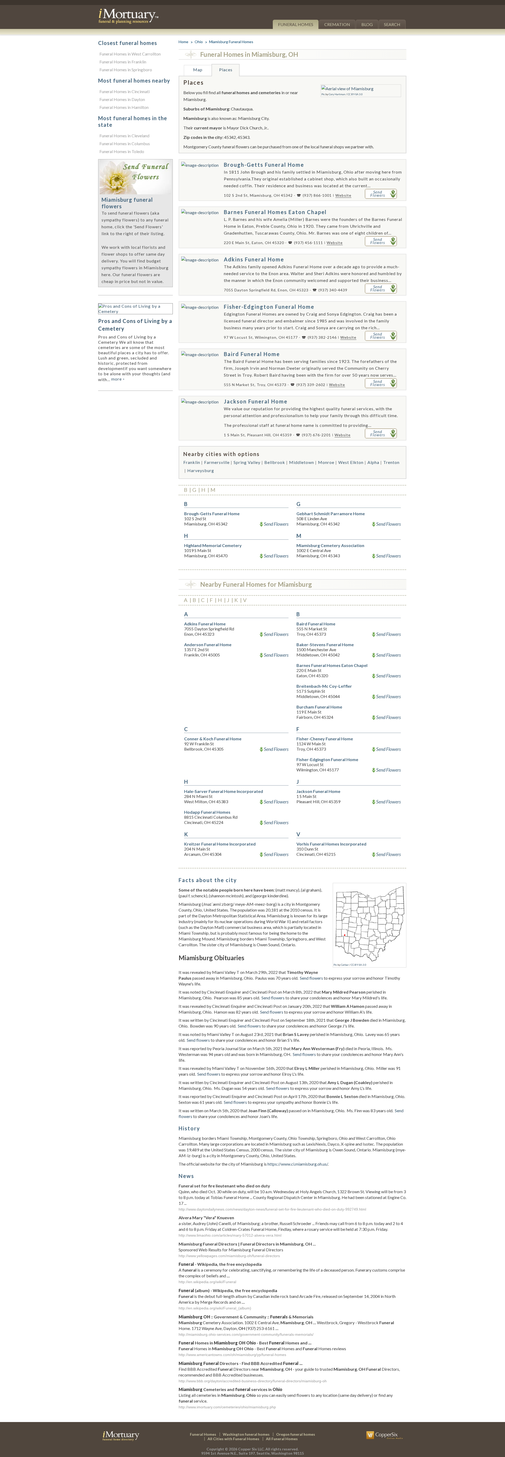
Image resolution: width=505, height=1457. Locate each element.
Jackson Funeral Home (255, 401)
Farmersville (217, 462)
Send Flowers (276, 524)
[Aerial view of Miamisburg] (347, 88)
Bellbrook (274, 462)
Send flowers (311, 977)
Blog (367, 24)
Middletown (301, 462)
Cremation (337, 24)
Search (392, 24)
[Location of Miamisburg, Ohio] (370, 886)
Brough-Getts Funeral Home (264, 165)
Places (226, 69)
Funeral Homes (295, 24)
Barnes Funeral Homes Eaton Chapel (275, 212)
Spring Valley (247, 462)
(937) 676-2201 (316, 435)
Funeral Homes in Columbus (124, 143)
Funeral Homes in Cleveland (124, 135)
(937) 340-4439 (333, 290)
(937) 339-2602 (310, 384)
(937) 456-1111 (308, 242)
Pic (323, 94)
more (118, 378)
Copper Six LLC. (251, 1449)
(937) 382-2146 (322, 337)
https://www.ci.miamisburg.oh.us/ (297, 1163)
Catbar (345, 964)
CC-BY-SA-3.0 (358, 964)
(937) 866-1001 (317, 195)
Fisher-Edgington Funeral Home (269, 307)
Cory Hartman (337, 94)
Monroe (326, 462)
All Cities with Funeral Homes (233, 1438)
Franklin (191, 462)
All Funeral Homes (282, 1438)
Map (198, 69)
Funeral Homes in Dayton (122, 99)
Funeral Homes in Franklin (122, 61)
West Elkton (350, 462)
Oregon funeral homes (295, 1434)
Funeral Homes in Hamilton (124, 107)
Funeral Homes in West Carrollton (130, 53)
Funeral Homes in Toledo (121, 151)
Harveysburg (200, 470)
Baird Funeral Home (252, 354)
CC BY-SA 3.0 (355, 94)
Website (343, 195)
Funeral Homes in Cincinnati (124, 91)
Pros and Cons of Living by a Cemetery (135, 325)
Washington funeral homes (246, 1434)
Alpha (373, 462)
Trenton (391, 462)
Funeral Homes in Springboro (125, 69)
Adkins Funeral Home (254, 259)
